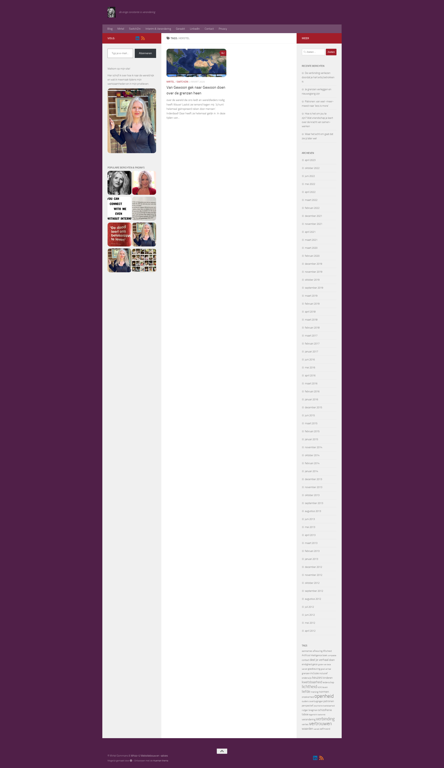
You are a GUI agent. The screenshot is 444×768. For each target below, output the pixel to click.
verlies (305, 724)
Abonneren (145, 53)
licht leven (323, 687)
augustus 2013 (313, 511)
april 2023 (310, 160)
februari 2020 (312, 255)
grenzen (306, 673)
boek (324, 655)
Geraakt (180, 28)
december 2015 (313, 407)
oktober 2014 (312, 455)
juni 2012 (310, 614)
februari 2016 (312, 391)
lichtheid (309, 686)
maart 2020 (311, 247)
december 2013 (313, 479)
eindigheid (307, 664)
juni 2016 (310, 359)
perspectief (307, 705)
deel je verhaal (319, 660)
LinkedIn (195, 28)
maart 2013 (311, 543)
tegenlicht (313, 715)
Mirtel (120, 28)
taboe (305, 714)
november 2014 (313, 447)
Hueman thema (160, 760)
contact (305, 660)
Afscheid (327, 651)
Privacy (223, 28)
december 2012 (313, 567)
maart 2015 (311, 423)
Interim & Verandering (158, 28)
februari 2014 (312, 463)
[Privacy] (144, 235)
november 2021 (313, 223)
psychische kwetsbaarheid (324, 706)
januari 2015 (311, 439)
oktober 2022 (312, 168)
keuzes (317, 678)
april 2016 (310, 375)
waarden (307, 729)
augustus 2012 (313, 598)
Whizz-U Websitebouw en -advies (149, 755)
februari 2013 (312, 551)
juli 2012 (309, 606)
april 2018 (310, 311)
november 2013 (313, 487)
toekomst (321, 715)
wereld (316, 729)
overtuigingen (316, 701)
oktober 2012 (312, 582)
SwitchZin (135, 28)
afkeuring (317, 651)
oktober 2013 (312, 495)
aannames (307, 651)
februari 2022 (312, 208)
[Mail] (148, 38)
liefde (306, 691)
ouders (305, 701)
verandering (308, 719)
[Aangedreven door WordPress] (131, 761)
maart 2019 (311, 295)
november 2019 (313, 271)
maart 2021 (311, 239)
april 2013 (310, 535)
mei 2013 (310, 527)
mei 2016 (310, 367)
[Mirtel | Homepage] (112, 12)
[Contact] (119, 209)
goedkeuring (314, 668)
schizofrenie (325, 710)
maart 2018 (311, 319)
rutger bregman (310, 710)
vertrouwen (320, 723)
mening (314, 691)
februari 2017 (312, 343)
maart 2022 (311, 200)
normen (324, 692)
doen (332, 660)
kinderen (328, 677)
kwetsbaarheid (312, 682)
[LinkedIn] (137, 38)
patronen (328, 701)
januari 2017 (311, 351)
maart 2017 (311, 335)
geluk (315, 664)
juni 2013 (310, 519)
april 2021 (310, 231)
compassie (332, 655)
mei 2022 (310, 184)
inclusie (314, 673)
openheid (324, 696)
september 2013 (314, 503)
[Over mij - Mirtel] (119, 183)
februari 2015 (312, 431)
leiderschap (328, 682)
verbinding (325, 718)
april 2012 (310, 630)
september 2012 (314, 590)
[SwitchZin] (119, 261)
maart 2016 (311, 383)
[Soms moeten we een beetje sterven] (144, 183)
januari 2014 (311, 471)
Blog (110, 28)
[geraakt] (119, 235)
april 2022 (310, 192)
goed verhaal (326, 669)
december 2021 (313, 215)
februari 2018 (312, 327)
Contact (209, 28)
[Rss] (143, 38)
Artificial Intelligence (312, 655)
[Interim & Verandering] (144, 209)
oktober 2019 (312, 279)
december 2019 (313, 263)
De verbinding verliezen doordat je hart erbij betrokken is (318, 77)
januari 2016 (311, 399)
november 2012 (313, 575)
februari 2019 (312, 303)
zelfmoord (325, 728)
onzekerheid (308, 697)
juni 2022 (310, 176)
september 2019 (314, 287)
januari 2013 (311, 559)
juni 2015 (310, 415)
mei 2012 (310, 622)
